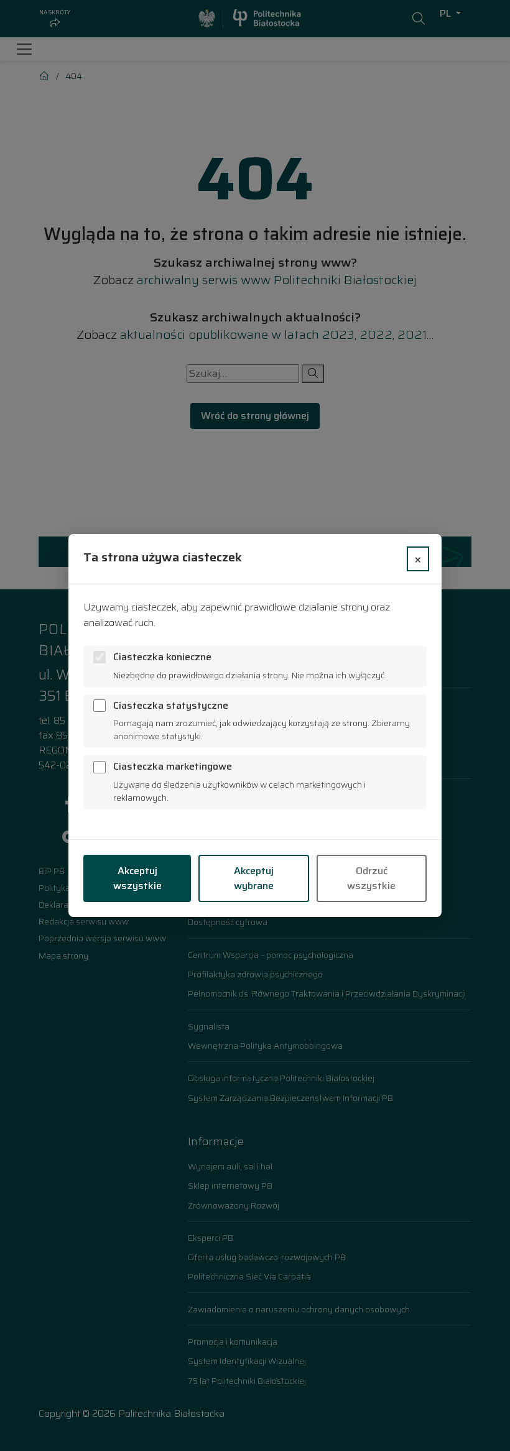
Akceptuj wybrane (254, 878)
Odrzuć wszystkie (371, 878)
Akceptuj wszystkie (137, 878)
